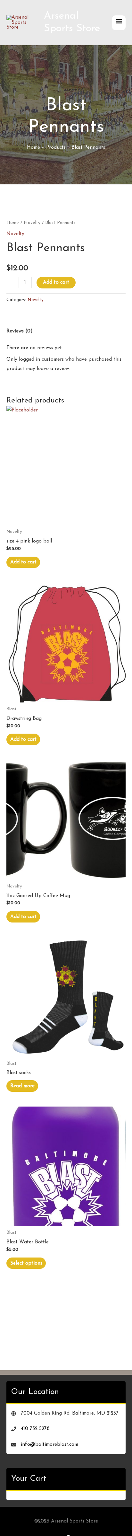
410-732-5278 (35, 1428)
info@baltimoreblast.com (49, 1444)
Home (12, 222)
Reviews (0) (19, 331)
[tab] (66, 331)
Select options (26, 1263)
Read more (22, 1086)
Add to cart (56, 282)
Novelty (32, 222)
